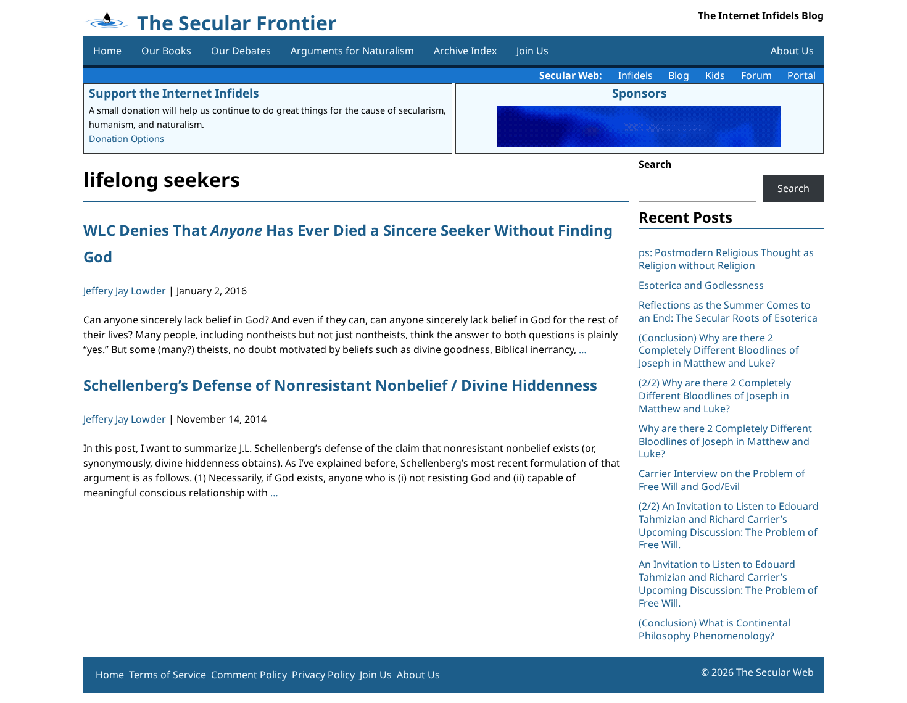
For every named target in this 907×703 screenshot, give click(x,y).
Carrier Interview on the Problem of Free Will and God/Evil (722, 480)
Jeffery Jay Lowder (124, 290)
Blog (678, 75)
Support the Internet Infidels (174, 93)
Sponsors (639, 93)
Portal (801, 75)
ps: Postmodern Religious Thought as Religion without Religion (726, 259)
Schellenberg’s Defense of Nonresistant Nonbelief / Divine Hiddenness (340, 385)
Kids (715, 75)
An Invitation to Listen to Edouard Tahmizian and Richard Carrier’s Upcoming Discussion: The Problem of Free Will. (728, 583)
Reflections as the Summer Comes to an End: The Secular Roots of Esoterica (728, 311)
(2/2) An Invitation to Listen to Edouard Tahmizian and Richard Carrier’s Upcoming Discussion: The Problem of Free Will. (729, 525)
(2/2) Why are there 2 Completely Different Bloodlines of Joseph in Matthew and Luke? (715, 395)
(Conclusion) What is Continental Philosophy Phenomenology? (714, 629)
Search (655, 164)
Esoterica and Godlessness (701, 285)
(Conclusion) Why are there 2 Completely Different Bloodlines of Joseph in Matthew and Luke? (719, 350)
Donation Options (126, 138)
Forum (756, 75)
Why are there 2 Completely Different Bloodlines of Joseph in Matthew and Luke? (725, 441)
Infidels (635, 75)
